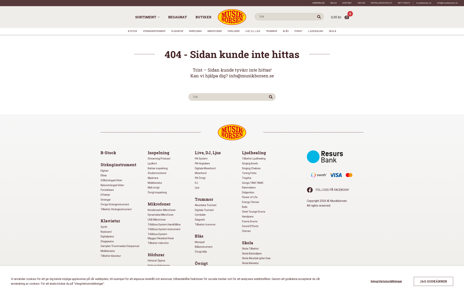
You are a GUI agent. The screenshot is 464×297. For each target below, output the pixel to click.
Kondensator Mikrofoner (162, 210)
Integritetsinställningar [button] (386, 281)
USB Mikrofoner (157, 219)
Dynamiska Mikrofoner (161, 214)
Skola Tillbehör (250, 248)
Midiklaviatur (108, 251)
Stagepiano (107, 241)
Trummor (271, 31)
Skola (333, 3)
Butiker (203, 17)
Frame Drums (250, 221)
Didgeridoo (248, 192)
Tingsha (246, 177)
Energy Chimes (250, 202)
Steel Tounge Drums (253, 211)
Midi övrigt (154, 187)
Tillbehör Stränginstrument (116, 209)
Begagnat (177, 17)
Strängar (106, 199)
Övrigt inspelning (157, 192)
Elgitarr (105, 170)
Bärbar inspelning (158, 168)
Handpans (248, 216)
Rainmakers (249, 187)
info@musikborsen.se (447, 3)
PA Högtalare (202, 163)
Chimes (246, 231)
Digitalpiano (107, 236)
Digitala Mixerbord (205, 168)
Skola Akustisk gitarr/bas (256, 258)
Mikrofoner (215, 31)
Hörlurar (234, 31)
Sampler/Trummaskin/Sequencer (120, 246)
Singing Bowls (250, 163)
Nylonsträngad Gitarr (112, 185)
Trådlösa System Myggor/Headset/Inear (161, 236)
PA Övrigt (200, 177)
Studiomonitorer (157, 173)
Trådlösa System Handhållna (164, 224)
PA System (201, 158)
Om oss (361, 3)
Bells (244, 206)
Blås (286, 31)
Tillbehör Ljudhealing (254, 158)
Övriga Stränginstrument (115, 204)
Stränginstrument (154, 31)
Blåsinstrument (203, 246)
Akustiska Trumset (205, 205)
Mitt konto (404, 3)
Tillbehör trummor (205, 224)
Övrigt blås (201, 251)
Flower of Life (250, 197)
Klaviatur (177, 31)
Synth (104, 226)
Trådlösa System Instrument (164, 229)
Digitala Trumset (204, 210)
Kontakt (347, 3)
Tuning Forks (249, 173)
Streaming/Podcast (159, 158)
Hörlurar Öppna (156, 260)
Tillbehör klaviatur (111, 255)
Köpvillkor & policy (381, 3)
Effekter (105, 194)
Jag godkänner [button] (433, 281)
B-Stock (132, 31)
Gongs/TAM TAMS (252, 182)
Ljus (197, 187)
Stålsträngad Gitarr (111, 180)
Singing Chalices (251, 168)
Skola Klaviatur (250, 263)
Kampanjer (318, 3)
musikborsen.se (423, 3)
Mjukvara (153, 177)
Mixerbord (200, 173)
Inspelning (195, 31)
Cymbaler (200, 214)
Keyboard (106, 231)
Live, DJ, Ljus (252, 31)
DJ (196, 182)
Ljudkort (152, 163)
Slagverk (200, 219)
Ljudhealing (315, 31)
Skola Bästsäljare (252, 253)
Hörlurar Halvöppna (159, 265)
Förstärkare (107, 189)
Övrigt (298, 31)
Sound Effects (250, 226)
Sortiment (145, 17)
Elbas (104, 175)
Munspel (200, 242)
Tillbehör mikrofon (158, 243)
